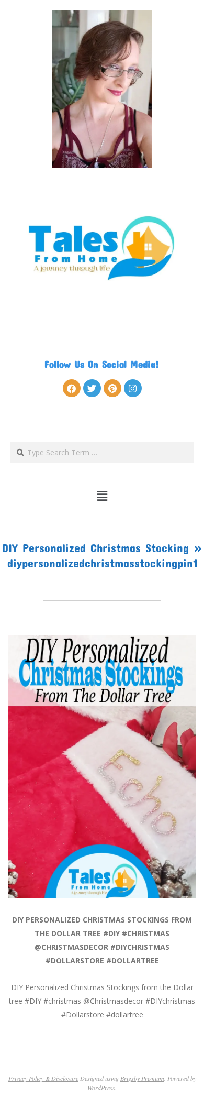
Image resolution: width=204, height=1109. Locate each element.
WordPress (101, 1087)
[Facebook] (72, 388)
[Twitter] (92, 388)
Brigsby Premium (142, 1078)
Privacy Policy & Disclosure (43, 1078)
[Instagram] (133, 388)
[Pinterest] (112, 388)
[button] (102, 496)
